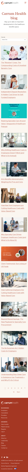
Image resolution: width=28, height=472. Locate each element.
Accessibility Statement (6, 468)
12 (13, 392)
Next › (18, 392)
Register (3, 429)
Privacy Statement (15, 463)
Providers (4, 415)
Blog (2, 443)
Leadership (4, 440)
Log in (3, 431)
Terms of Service (5, 463)
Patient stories (5, 426)
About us (3, 438)
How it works (4, 424)
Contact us (4, 448)
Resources (4, 417)
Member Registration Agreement (9, 466)
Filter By (3, 37)
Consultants (4, 413)
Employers (4, 410)
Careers (3, 445)
